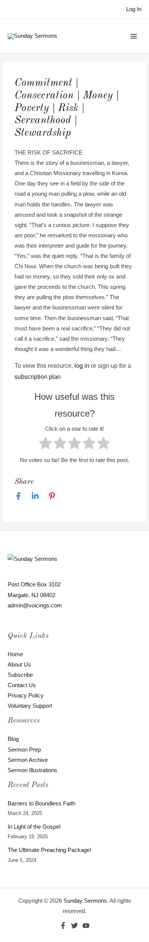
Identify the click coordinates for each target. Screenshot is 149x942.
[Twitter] (74, 925)
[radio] (45, 444)
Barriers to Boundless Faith (41, 803)
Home (15, 654)
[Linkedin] (35, 496)
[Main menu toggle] (133, 35)
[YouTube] (86, 925)
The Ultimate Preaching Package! (49, 850)
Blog (13, 739)
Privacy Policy (26, 695)
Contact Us (22, 685)
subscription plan (38, 377)
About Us (19, 665)
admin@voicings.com (35, 605)
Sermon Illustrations (32, 770)
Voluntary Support (30, 706)
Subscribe (20, 675)
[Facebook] (18, 496)
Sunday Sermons (85, 901)
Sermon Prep (24, 750)
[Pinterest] (52, 496)
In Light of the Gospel (34, 827)
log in (81, 365)
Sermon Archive (28, 760)
